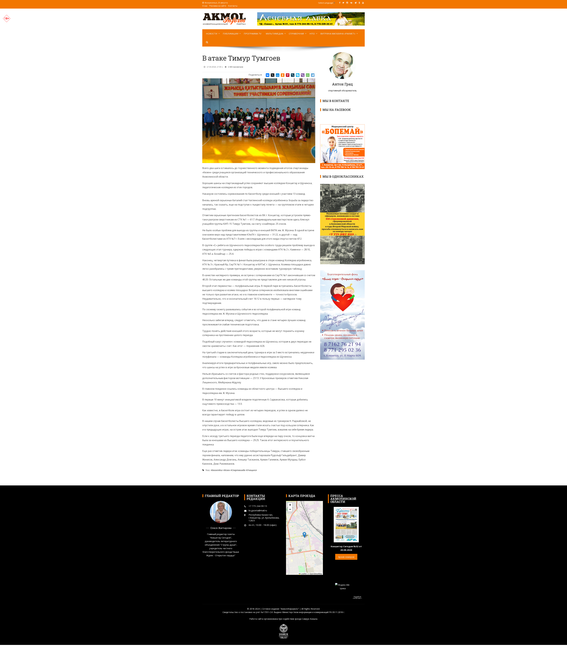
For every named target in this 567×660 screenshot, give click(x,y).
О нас (204, 5)
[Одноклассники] (282, 75)
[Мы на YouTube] (363, 2)
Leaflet (303, 573)
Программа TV (252, 33)
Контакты (232, 5)
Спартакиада (238, 470)
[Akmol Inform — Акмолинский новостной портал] (224, 18)
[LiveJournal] (292, 75)
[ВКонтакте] (267, 75)
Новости (211, 33)
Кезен (227, 470)
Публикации (230, 33)
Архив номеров (346, 556)
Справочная (296, 33)
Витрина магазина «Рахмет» (337, 33)
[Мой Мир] (277, 75)
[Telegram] (313, 75)
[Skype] (297, 75)
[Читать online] (346, 524)
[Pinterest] (287, 75)
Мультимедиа (274, 33)
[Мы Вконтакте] (351, 2)
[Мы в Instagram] (347, 2)
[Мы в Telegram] (355, 2)
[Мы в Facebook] (339, 2)
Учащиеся (252, 470)
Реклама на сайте (217, 5)
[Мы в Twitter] (343, 2)
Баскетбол (217, 470)
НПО (312, 33)
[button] (304, 535)
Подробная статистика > (357, 597)
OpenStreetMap (315, 573)
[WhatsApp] (307, 75)
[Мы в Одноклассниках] (359, 2)
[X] (272, 75)
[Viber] (302, 75)
